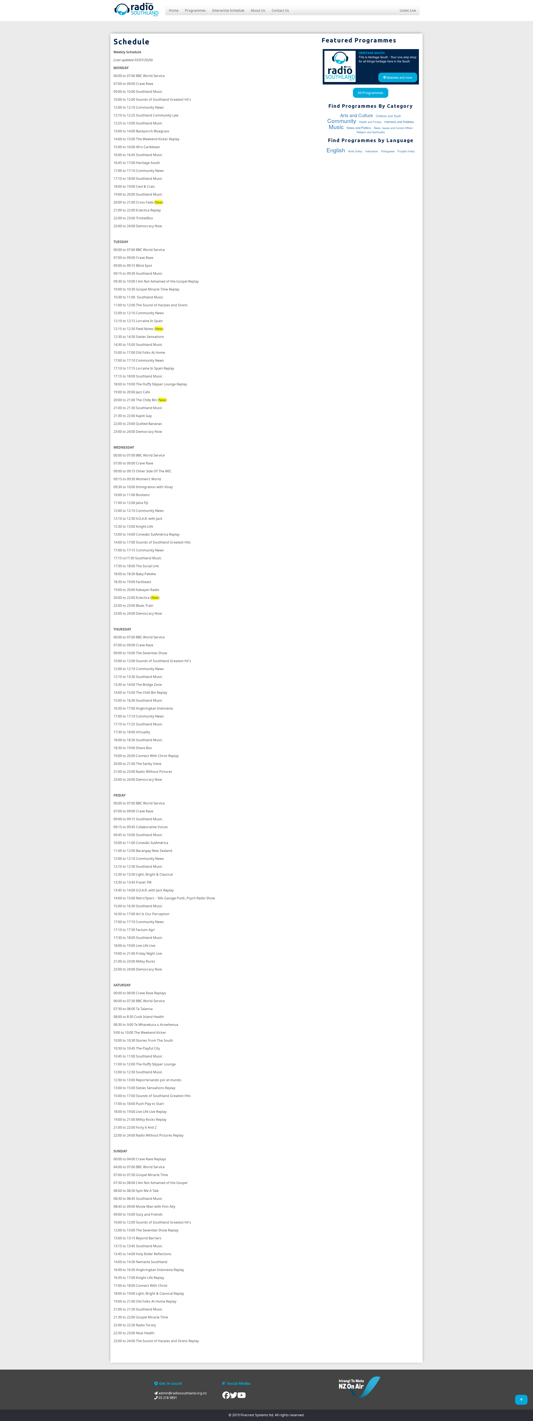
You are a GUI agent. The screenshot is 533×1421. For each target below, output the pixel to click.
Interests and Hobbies (399, 121)
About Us (258, 10)
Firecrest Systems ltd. (257, 1415)
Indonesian (371, 151)
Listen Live (408, 10)
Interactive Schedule (228, 10)
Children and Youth (388, 116)
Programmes (195, 10)
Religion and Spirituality (371, 132)
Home (173, 10)
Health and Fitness (370, 122)
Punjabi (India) (406, 151)
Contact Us (280, 10)
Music (336, 127)
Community (341, 121)
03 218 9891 (167, 1397)
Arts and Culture (356, 115)
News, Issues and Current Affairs (393, 128)
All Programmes (370, 93)
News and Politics (359, 127)
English (335, 150)
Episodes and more (399, 77)
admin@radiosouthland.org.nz (182, 1393)
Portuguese (388, 151)
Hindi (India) (355, 151)
